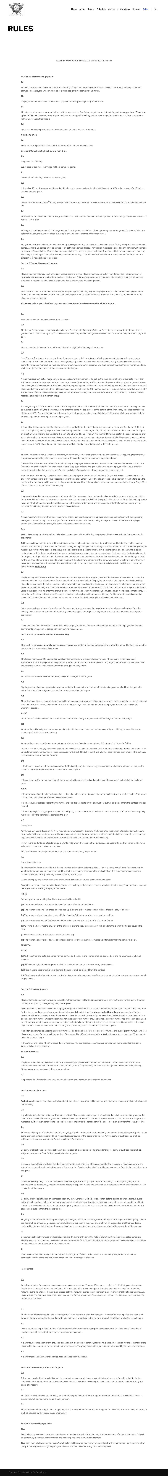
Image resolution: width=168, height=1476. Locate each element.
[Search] (155, 9)
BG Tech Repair (40, 1472)
